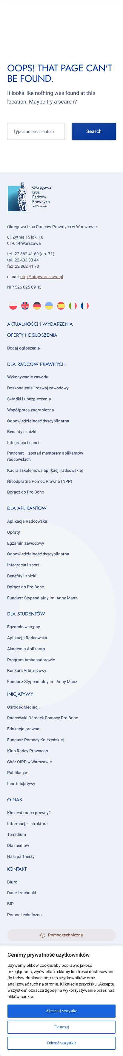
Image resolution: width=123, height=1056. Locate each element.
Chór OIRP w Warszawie (29, 762)
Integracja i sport (23, 443)
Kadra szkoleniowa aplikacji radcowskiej (45, 470)
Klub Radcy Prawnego (27, 751)
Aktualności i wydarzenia (40, 324)
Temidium (16, 834)
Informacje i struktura (27, 824)
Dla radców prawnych (36, 364)
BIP (10, 904)
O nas (14, 799)
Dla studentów (26, 613)
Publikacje (17, 773)
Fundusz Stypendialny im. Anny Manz (42, 598)
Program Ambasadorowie (31, 660)
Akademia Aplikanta (26, 649)
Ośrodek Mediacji (23, 707)
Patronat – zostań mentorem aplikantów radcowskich (45, 456)
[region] (61, 1000)
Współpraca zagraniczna (30, 410)
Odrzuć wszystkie (61, 1043)
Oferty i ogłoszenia (32, 335)
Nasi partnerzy (21, 856)
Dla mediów (18, 845)
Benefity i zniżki (21, 432)
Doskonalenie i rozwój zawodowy (38, 388)
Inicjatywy (20, 694)
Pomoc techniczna (24, 915)
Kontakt (17, 869)
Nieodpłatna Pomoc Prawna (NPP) (39, 481)
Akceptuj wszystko (61, 1011)
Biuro (12, 882)
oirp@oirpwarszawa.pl (41, 277)
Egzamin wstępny (23, 627)
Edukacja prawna (23, 729)
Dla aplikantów (27, 508)
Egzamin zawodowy (25, 543)
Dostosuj (61, 1027)
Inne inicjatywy (21, 784)
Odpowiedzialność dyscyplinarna (38, 421)
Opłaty (13, 532)
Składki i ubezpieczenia (29, 399)
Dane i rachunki (21, 893)
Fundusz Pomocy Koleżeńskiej (35, 740)
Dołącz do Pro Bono (25, 492)
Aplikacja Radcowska (27, 521)
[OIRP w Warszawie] (61, 205)
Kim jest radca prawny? (29, 813)
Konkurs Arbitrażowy (26, 671)
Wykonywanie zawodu (27, 377)
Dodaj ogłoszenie (23, 348)
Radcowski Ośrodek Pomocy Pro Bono (42, 718)
